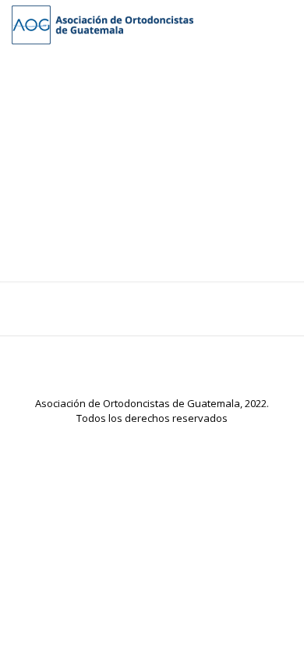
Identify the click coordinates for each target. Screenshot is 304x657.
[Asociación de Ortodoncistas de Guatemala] (102, 23)
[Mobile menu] (283, 23)
